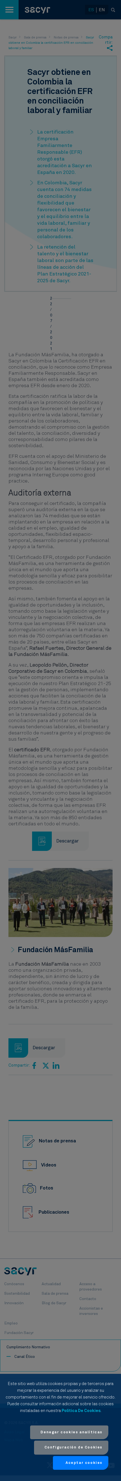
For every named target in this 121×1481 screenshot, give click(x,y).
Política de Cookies (81, 1411)
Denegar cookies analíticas (71, 1432)
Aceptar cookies (84, 1463)
